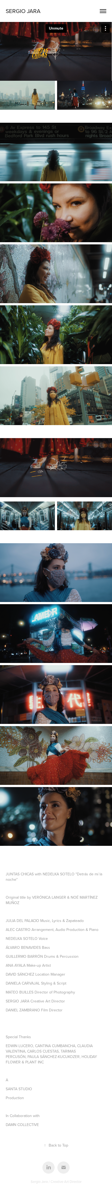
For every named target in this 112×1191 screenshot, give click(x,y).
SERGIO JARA (23, 11)
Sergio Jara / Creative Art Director (56, 1181)
